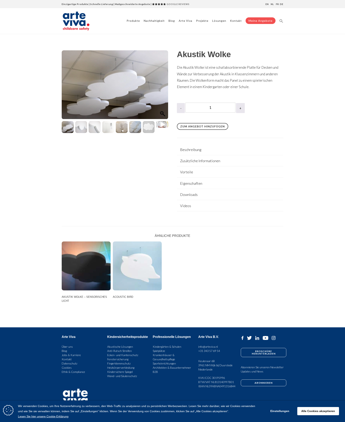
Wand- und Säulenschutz (122, 376)
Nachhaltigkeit (154, 20)
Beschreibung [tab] (190, 149)
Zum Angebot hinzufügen (202, 126)
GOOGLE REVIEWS (177, 4)
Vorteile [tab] (186, 172)
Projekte (202, 20)
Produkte (133, 20)
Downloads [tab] (189, 194)
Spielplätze (159, 350)
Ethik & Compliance (73, 371)
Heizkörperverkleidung (120, 367)
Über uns (67, 346)
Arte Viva (185, 20)
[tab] (230, 149)
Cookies (67, 367)
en (267, 4)
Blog (172, 20)
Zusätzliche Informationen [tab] (200, 161)
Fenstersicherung (117, 359)
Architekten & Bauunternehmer (172, 367)
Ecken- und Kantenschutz (122, 355)
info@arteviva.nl (208, 346)
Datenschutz (69, 363)
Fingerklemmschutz (119, 363)
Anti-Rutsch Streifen (119, 350)
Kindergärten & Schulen (167, 346)
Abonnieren (264, 382)
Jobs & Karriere (71, 355)
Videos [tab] (185, 206)
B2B (155, 371)
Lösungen (219, 20)
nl (272, 4)
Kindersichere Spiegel (120, 371)
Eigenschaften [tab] (191, 183)
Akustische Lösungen (120, 346)
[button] (281, 20)
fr (277, 4)
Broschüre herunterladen (264, 352)
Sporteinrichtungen (164, 363)
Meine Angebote (261, 20)
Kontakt (236, 20)
